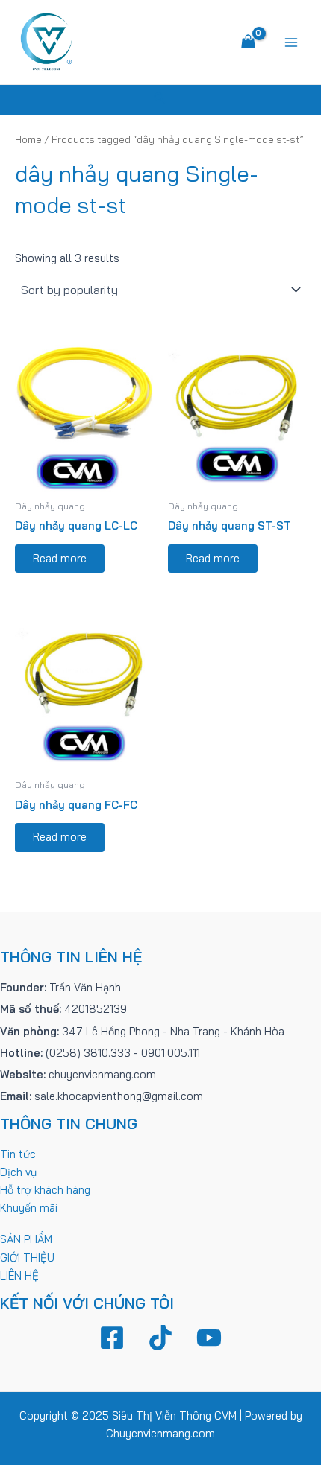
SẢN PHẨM (26, 1239)
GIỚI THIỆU (27, 1258)
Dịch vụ (18, 1172)
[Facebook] (112, 1337)
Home (28, 139)
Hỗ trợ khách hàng (45, 1190)
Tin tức (18, 1154)
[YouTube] (209, 1337)
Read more (60, 558)
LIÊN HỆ (19, 1275)
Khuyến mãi (28, 1208)
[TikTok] (160, 1337)
